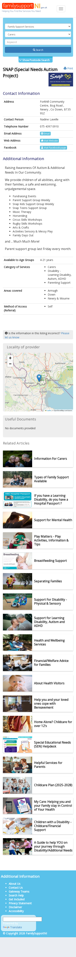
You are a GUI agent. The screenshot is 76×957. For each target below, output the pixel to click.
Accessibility (16, 911)
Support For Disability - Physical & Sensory (50, 602)
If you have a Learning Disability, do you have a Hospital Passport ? (51, 499)
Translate (16, 927)
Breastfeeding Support (50, 561)
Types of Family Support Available (51, 479)
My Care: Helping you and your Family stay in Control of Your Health (53, 806)
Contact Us (16, 887)
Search (39, 50)
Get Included (17, 899)
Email (46, 133)
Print (69, 68)
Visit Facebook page (54, 147)
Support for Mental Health (53, 520)
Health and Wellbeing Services (49, 642)
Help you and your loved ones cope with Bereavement (51, 704)
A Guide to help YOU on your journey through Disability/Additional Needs (53, 846)
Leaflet (48, 410)
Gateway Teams (19, 891)
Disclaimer (15, 907)
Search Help (16, 895)
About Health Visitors (49, 683)
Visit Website (50, 140)
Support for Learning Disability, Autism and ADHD (49, 622)
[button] (39, 378)
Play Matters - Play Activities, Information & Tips (51, 540)
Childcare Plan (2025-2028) (53, 785)
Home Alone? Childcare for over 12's (53, 724)
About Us (14, 883)
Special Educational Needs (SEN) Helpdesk (52, 744)
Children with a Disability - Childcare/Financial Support (53, 826)
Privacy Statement (20, 903)
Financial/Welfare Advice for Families (51, 663)
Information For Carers (50, 459)
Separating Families (48, 581)
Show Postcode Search (36, 60)
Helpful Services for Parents (48, 765)
